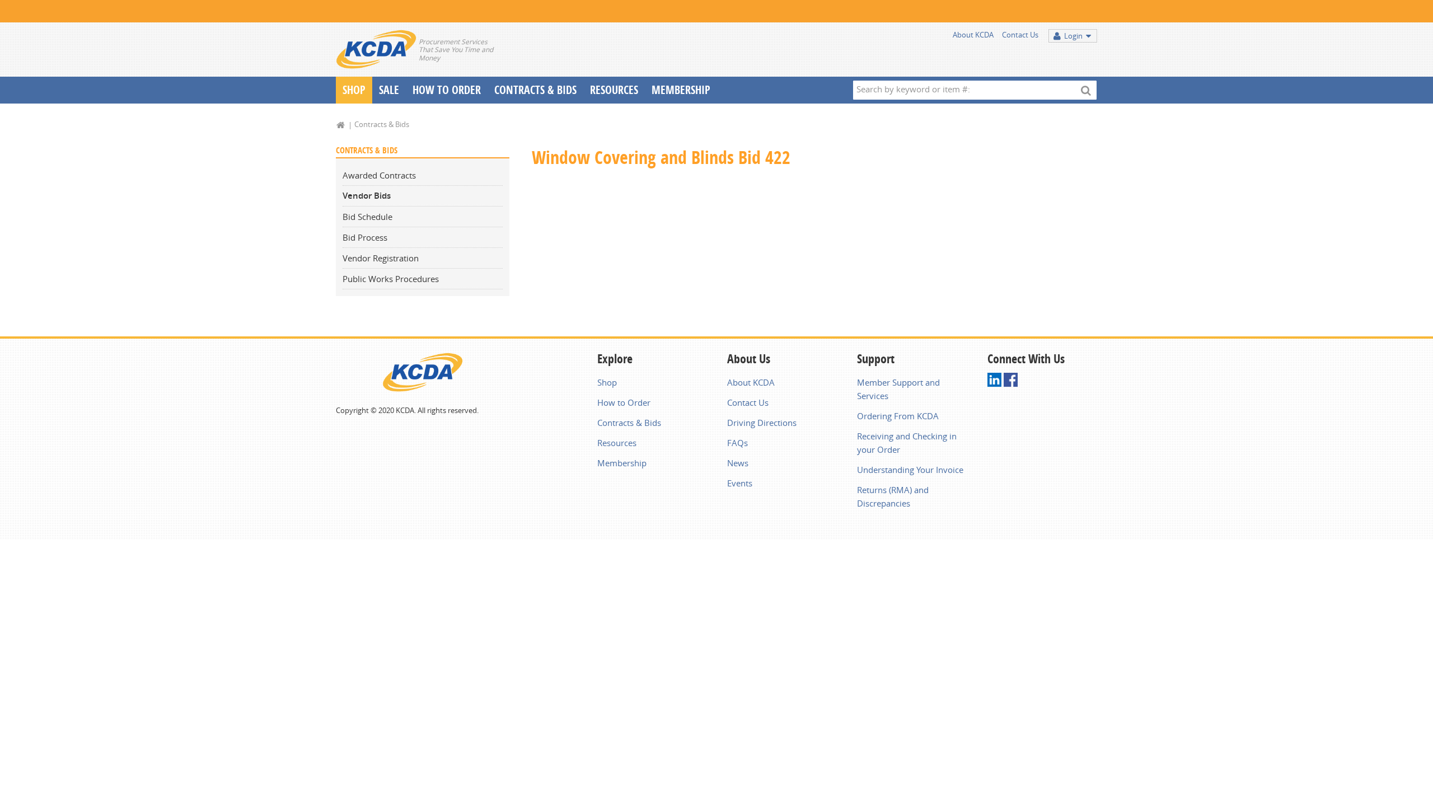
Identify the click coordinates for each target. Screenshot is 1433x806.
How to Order (623, 402)
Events (739, 483)
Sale (389, 89)
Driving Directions (762, 422)
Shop (354, 89)
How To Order (447, 89)
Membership (681, 89)
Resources (614, 89)
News (737, 462)
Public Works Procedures (391, 278)
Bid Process (365, 237)
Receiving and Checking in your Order (907, 442)
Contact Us (1020, 35)
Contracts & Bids (535, 89)
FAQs (737, 442)
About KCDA (973, 35)
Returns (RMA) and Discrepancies (893, 496)
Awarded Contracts (379, 175)
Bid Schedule (367, 216)
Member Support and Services (898, 389)
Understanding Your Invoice (910, 469)
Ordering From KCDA (898, 415)
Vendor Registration (381, 258)
